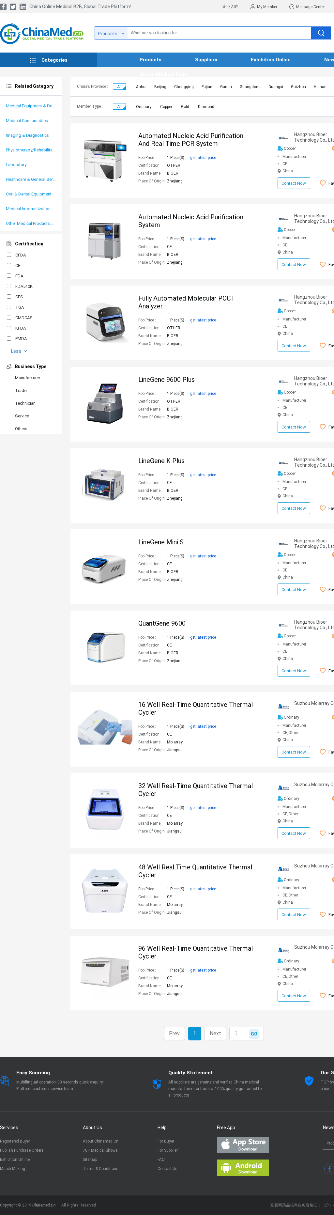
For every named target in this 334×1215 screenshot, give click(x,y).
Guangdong (250, 87)
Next (215, 1033)
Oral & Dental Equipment (29, 194)
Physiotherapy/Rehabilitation (31, 150)
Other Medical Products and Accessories (31, 223)
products (150, 60)
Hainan (320, 87)
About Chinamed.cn (100, 1141)
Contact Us (167, 1168)
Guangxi (275, 87)
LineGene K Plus (161, 461)
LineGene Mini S (161, 542)
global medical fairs (164, 74)
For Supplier (168, 1150)
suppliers (206, 60)
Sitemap (90, 1159)
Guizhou (298, 87)
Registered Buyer (15, 1141)
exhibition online (271, 60)
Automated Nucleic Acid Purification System (190, 221)
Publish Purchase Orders (22, 1150)
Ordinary (143, 106)
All (119, 86)
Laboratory (16, 164)
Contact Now (293, 183)
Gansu (226, 87)
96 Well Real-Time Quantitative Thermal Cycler (195, 952)
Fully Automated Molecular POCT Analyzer (186, 302)
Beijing (160, 87)
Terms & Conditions (100, 1168)
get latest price (203, 157)
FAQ (161, 1159)
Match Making (12, 1168)
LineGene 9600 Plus (166, 379)
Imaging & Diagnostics (27, 135)
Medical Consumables (27, 120)
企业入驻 (230, 6)
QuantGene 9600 (162, 623)
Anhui (141, 87)
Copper (166, 106)
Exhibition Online (15, 1159)
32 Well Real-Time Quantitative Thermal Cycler (195, 790)
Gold (185, 106)
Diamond (206, 106)
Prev (174, 1033)
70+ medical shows (100, 1150)
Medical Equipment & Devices (31, 105)
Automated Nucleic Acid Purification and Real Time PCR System (190, 140)
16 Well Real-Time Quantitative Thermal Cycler (195, 708)
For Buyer (166, 1141)
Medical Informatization (28, 208)
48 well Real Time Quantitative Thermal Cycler (195, 871)
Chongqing (184, 87)
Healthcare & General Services (31, 179)
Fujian (207, 87)
